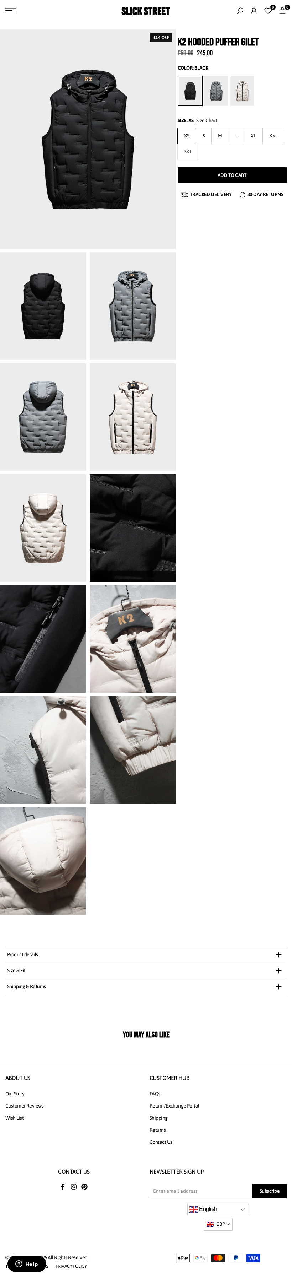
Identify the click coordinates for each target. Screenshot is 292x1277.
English (207, 1209)
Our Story (14, 1094)
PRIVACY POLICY (71, 1266)
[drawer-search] (240, 11)
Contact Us (161, 1142)
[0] (268, 10)
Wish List (14, 1118)
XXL (273, 136)
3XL (188, 152)
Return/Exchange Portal (174, 1106)
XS (186, 136)
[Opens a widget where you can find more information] (26, 1264)
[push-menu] (10, 11)
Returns (158, 1130)
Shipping (159, 1118)
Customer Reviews (24, 1106)
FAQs (155, 1094)
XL (253, 136)
